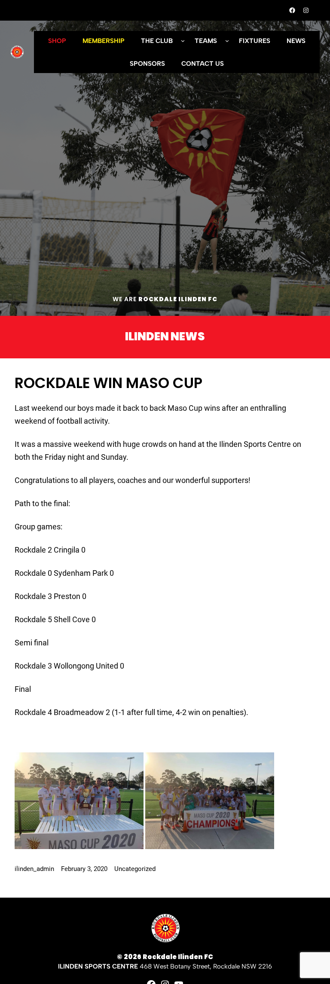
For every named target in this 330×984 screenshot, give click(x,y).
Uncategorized (135, 869)
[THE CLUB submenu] (183, 41)
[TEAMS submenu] (227, 41)
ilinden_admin (34, 869)
